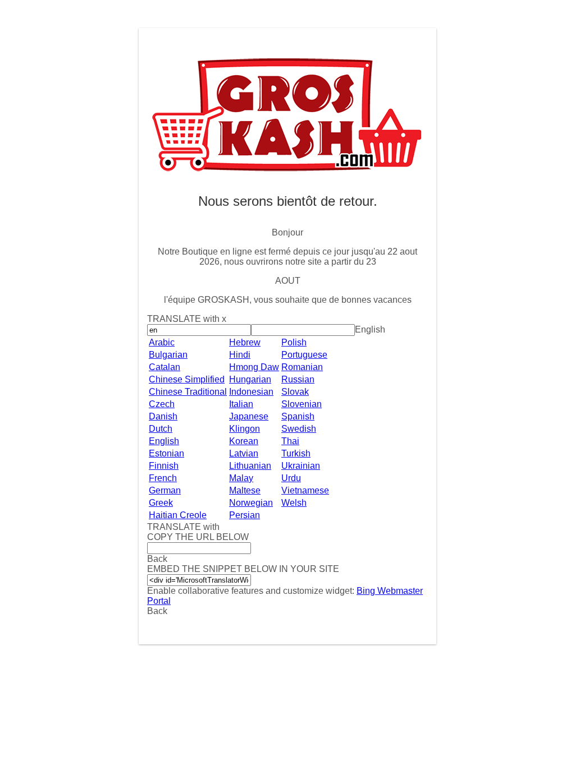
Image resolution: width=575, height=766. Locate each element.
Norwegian (251, 502)
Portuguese (304, 354)
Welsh (294, 502)
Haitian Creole (178, 515)
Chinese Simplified (187, 379)
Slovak (295, 391)
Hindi (239, 354)
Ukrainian (300, 465)
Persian (244, 515)
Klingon (244, 428)
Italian (241, 404)
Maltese (245, 490)
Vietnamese (305, 490)
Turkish (296, 453)
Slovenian (301, 404)
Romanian (302, 367)
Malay (241, 478)
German (165, 490)
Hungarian (250, 379)
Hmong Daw (254, 367)
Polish (294, 342)
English (164, 441)
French (163, 478)
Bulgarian (168, 354)
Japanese (248, 416)
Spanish (297, 416)
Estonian (166, 453)
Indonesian (251, 391)
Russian (297, 379)
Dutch (160, 428)
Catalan (164, 367)
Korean (243, 441)
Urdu (291, 478)
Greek (161, 502)
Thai (290, 441)
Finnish (164, 465)
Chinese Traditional (188, 391)
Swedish (298, 428)
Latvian (243, 453)
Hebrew (245, 342)
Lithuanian (250, 465)
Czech (162, 404)
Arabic (162, 342)
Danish (163, 416)
